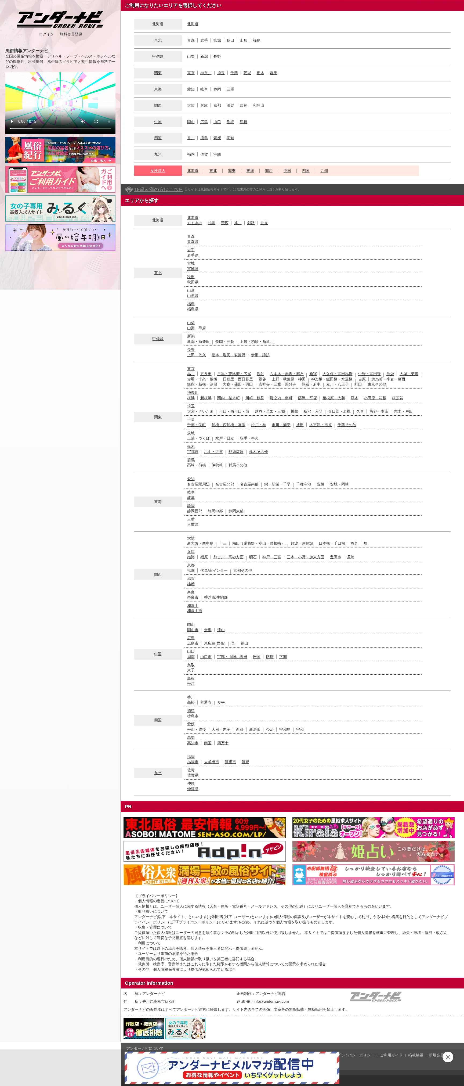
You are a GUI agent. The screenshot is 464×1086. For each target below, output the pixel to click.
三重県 (192, 524)
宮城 (217, 40)
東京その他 (377, 384)
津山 (221, 630)
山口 (217, 122)
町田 (358, 384)
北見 (264, 223)
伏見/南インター (214, 570)
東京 (191, 73)
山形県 (192, 295)
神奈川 (206, 73)
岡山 (191, 122)
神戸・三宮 (271, 557)
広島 (204, 122)
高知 (230, 138)
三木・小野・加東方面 (305, 557)
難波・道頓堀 (302, 543)
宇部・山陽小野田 (232, 657)
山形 (243, 40)
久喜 (360, 411)
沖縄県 (192, 789)
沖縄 (217, 154)
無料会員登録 (71, 34)
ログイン (46, 34)
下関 (283, 657)
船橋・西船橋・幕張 (228, 425)
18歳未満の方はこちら (158, 189)
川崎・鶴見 (254, 398)
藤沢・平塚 (307, 398)
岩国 (256, 657)
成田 (300, 425)
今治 (270, 729)
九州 (158, 154)
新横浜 (206, 398)
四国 (158, 138)
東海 (250, 170)
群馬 (273, 73)
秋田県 (192, 282)
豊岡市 (335, 557)
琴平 (221, 702)
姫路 (191, 557)
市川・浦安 (281, 425)
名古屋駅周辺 (198, 484)
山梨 (191, 56)
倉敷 (208, 630)
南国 (208, 743)
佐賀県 (192, 775)
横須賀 (397, 398)
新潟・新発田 (198, 341)
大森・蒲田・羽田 (238, 384)
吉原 (362, 379)
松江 (191, 683)
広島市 (192, 643)
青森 (191, 40)
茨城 (247, 73)
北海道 (192, 24)
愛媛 (217, 138)
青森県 (192, 241)
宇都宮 (192, 451)
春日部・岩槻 (339, 411)
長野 (217, 56)
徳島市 (192, 716)
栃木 (260, 73)
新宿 (313, 374)
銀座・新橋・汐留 (202, 384)
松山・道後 (196, 729)
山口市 (206, 657)
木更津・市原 (320, 425)
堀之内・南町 (281, 398)
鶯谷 (262, 379)
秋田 (230, 40)
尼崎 (350, 557)
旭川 (238, 223)
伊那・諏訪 (260, 355)
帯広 (225, 223)
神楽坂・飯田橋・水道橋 (332, 379)
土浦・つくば (198, 438)
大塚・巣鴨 (409, 374)
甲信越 (158, 56)
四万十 (223, 743)
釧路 (251, 223)
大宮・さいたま (200, 411)
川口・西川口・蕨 (234, 411)
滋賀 (230, 105)
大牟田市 (211, 762)
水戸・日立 (224, 438)
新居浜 (254, 729)
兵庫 (204, 105)
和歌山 (258, 105)
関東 (158, 73)
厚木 (354, 398)
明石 (253, 557)
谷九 (354, 543)
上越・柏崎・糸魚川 (257, 341)
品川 (191, 374)
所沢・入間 (313, 411)
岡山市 (192, 630)
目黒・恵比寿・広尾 (234, 374)
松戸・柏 (258, 425)
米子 (191, 670)
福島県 (192, 309)
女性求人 (157, 170)
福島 (256, 40)
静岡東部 (236, 511)
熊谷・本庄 (378, 411)
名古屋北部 (224, 484)
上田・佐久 (196, 355)
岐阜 (204, 89)
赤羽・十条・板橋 (202, 379)
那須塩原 (236, 451)
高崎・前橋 (196, 465)
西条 (240, 729)
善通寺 (206, 702)
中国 (158, 122)
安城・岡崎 (339, 484)
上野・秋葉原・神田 (289, 379)
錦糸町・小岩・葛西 (388, 379)
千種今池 (303, 484)
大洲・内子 (221, 729)
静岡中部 (215, 511)
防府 (270, 657)
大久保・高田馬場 (337, 374)
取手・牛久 (249, 438)
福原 (204, 557)
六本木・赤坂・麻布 (287, 374)
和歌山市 (194, 611)
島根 (243, 122)
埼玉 (221, 73)
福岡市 (192, 762)
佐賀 (204, 154)
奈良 (243, 105)
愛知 (191, 89)
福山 (244, 643)
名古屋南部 (249, 484)
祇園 (191, 570)
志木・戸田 (403, 411)
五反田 (206, 374)
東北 (158, 40)
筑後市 (230, 762)
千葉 (234, 73)
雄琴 (191, 584)
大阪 (191, 105)
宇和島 (285, 729)
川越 (294, 411)
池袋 (390, 374)
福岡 (191, 154)
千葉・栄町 (196, 425)
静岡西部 (194, 511)
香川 (191, 138)
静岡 (217, 89)
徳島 (204, 138)
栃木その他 (258, 451)
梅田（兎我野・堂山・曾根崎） (258, 543)
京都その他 (242, 570)
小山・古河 (213, 451)
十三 (223, 543)
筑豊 (245, 762)
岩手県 (192, 255)
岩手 (204, 40)
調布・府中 (311, 384)
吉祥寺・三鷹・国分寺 (277, 384)
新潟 (204, 56)
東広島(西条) (215, 643)
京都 (217, 105)
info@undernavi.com (271, 1001)
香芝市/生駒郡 (216, 597)
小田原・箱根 (375, 398)
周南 (191, 657)
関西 (158, 105)
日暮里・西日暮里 (238, 379)
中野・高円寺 (369, 374)
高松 (191, 702)
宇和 (300, 729)
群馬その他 (238, 465)
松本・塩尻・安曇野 (228, 355)
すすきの (194, 223)
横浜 (191, 398)
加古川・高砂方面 (228, 557)
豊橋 (320, 484)
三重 (230, 89)
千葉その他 (347, 425)
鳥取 (230, 122)
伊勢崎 (217, 465)
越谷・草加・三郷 (270, 411)
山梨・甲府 (196, 328)
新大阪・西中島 (200, 543)
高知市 (192, 743)
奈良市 (192, 597)
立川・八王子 (337, 384)
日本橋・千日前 (332, 543)
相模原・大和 (333, 398)
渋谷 (260, 374)
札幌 (211, 223)
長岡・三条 (224, 341)
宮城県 (192, 269)
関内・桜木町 (228, 398)
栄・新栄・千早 (277, 484)
